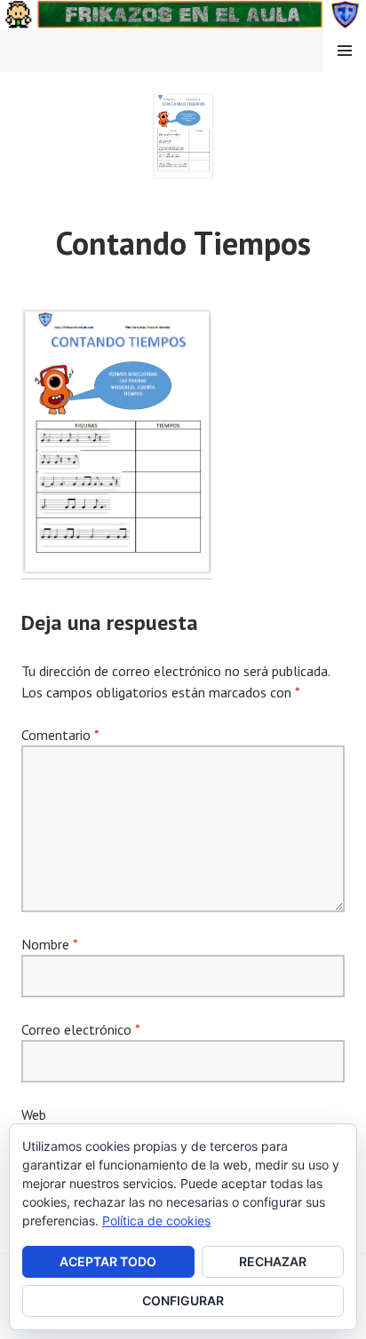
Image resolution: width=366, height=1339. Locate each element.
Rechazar (272, 1261)
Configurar (183, 1300)
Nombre (49, 944)
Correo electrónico (80, 1029)
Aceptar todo (108, 1261)
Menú (344, 50)
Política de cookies (156, 1220)
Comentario (60, 735)
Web (33, 1114)
